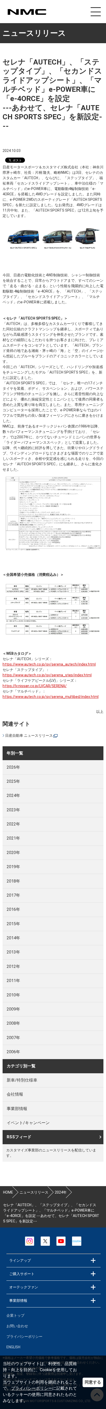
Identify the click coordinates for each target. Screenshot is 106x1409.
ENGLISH (13, 1347)
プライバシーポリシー (31, 1388)
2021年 (13, 838)
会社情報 (15, 1094)
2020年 (13, 852)
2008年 (13, 1023)
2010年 (13, 995)
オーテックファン (23, 1287)
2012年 (13, 966)
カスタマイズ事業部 (26, 12)
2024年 (13, 795)
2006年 (13, 1051)
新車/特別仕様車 (22, 1080)
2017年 (13, 895)
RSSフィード (19, 1136)
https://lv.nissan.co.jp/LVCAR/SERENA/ (35, 686)
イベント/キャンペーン (28, 1122)
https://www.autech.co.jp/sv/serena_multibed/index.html (51, 697)
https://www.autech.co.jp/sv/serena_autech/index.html (49, 664)
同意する (93, 1382)
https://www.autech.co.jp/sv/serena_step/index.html (47, 675)
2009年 (13, 1009)
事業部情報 (17, 1108)
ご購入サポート (21, 1274)
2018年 (13, 881)
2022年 (13, 824)
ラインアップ (20, 1260)
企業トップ (15, 1315)
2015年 (13, 923)
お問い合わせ (17, 1326)
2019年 (13, 866)
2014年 (13, 937)
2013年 (13, 952)
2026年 (13, 767)
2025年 (13, 781)
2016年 (13, 909)
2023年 (13, 809)
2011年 (13, 980)
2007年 (13, 1037)
